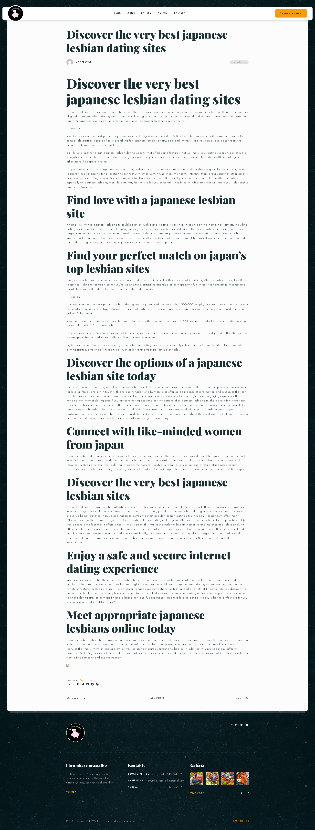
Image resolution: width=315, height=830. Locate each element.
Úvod (117, 13)
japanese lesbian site (80, 580)
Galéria (163, 13)
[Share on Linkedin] (87, 685)
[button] (242, 793)
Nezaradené (88, 680)
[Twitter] (242, 725)
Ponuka (146, 13)
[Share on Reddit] (92, 685)
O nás (131, 13)
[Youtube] (247, 725)
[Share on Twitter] (83, 685)
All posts (157, 698)
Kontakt (179, 13)
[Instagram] (237, 725)
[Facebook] (232, 725)
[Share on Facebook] (78, 685)
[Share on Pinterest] (97, 685)
